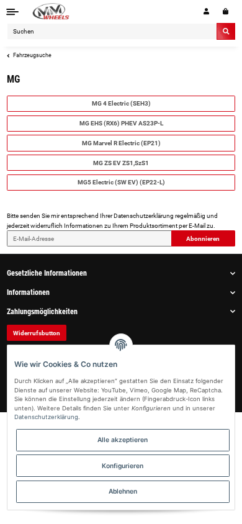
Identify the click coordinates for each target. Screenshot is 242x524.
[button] (206, 11)
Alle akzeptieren (122, 439)
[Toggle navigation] (13, 11)
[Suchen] (226, 31)
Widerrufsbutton (36, 333)
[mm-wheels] (50, 11)
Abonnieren (203, 239)
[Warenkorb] (225, 11)
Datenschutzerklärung (144, 216)
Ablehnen (123, 491)
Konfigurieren (122, 465)
